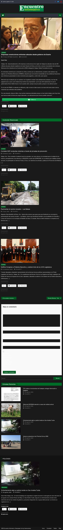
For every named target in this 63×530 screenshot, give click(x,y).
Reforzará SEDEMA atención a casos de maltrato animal (38, 404)
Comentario (6, 313)
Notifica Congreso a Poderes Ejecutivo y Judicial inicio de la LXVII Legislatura (26, 267)
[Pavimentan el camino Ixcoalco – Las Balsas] (31, 193)
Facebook (49, 528)
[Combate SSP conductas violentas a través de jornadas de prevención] (31, 135)
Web (4, 345)
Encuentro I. (15, 57)
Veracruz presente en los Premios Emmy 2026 (35, 436)
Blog (60, 528)
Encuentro (15, 211)
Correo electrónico (7, 337)
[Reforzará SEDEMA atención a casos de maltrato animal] (11, 410)
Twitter (55, 528)
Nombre (5, 329)
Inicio (43, 528)
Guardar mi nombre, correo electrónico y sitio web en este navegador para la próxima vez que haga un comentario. (7, 361)
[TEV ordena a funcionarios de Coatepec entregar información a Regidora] (11, 394)
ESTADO (4, 52)
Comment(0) (24, 57)
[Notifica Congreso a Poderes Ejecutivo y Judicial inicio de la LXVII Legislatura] (31, 251)
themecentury (27, 528)
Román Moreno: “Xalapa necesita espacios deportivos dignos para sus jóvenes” (55, 298)
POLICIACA (6, 459)
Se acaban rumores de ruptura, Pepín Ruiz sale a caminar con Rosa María (9, 298)
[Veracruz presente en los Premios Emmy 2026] (11, 442)
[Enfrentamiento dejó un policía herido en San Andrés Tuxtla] (11, 426)
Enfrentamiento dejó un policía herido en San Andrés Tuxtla (39, 420)
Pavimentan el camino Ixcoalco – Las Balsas (15, 209)
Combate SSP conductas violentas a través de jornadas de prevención (24, 151)
